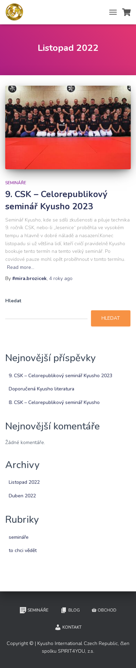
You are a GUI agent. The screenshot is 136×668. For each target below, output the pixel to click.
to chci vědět (23, 550)
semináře (15, 183)
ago (61, 278)
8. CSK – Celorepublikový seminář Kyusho (54, 402)
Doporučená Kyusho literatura (41, 389)
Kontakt (72, 627)
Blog (74, 610)
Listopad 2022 (24, 482)
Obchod (107, 610)
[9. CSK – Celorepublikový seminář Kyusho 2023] (68, 127)
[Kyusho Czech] (16, 12)
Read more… (20, 267)
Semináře (38, 610)
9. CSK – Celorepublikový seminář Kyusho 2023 (56, 200)
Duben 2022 (22, 495)
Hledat (13, 300)
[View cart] (126, 12)
